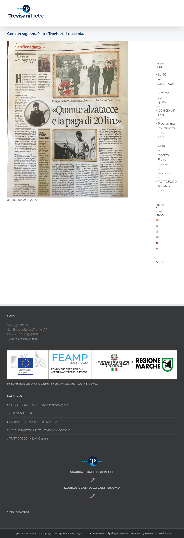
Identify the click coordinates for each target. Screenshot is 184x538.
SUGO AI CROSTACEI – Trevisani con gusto (38, 405)
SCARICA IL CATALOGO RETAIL (92, 472)
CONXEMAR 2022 (21, 413)
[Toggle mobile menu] (175, 21)
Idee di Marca (164, 533)
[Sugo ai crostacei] (157, 238)
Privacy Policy (137, 533)
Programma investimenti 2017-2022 (34, 421)
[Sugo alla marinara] (157, 249)
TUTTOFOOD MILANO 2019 (167, 186)
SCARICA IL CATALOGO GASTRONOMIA (92, 487)
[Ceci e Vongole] (157, 227)
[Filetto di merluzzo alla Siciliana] (157, 244)
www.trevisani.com (28, 339)
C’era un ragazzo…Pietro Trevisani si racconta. (164, 159)
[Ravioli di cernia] (157, 233)
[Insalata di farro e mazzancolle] (157, 221)
